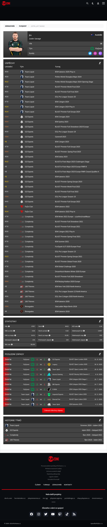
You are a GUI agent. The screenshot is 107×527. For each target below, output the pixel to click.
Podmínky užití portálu (53, 474)
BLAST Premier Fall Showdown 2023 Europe (72, 127)
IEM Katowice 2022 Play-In (65, 212)
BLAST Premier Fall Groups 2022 (67, 202)
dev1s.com (8, 498)
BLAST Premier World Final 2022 (67, 187)
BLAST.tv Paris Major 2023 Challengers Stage (72, 162)
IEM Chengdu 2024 (62, 117)
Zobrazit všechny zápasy (53, 410)
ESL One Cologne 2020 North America (69, 296)
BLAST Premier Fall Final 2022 (66, 192)
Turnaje (46, 485)
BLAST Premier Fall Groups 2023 (67, 147)
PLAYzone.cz (17, 523)
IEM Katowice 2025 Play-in (65, 72)
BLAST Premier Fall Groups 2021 (67, 227)
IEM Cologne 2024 (62, 102)
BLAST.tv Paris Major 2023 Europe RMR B (71, 167)
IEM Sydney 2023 (61, 122)
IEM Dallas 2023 (61, 157)
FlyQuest (23, 26)
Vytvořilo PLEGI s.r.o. (97, 523)
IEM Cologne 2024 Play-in (65, 107)
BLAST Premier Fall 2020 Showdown (69, 276)
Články (38, 485)
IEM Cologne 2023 (62, 142)
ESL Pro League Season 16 (65, 197)
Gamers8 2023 (60, 137)
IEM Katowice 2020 (62, 301)
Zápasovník (10, 26)
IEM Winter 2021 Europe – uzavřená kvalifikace (72, 217)
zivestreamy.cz (97, 498)
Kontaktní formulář (53, 479)
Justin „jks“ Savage (38, 26)
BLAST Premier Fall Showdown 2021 (69, 222)
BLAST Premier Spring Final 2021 (67, 236)
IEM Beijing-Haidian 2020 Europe (67, 281)
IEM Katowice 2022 (62, 207)
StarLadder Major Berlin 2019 (66, 306)
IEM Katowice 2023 (62, 177)
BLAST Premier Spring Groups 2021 (68, 256)
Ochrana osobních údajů (53, 471)
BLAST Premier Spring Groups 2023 (68, 182)
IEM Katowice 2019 (62, 311)
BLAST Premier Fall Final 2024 (66, 92)
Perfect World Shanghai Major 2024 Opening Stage (74, 82)
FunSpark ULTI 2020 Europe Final (68, 246)
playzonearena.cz (34, 498)
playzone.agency (56, 498)
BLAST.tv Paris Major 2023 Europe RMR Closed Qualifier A (77, 172)
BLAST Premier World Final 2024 (67, 87)
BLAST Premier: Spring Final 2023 (68, 152)
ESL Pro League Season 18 (65, 132)
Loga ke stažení (53, 476)
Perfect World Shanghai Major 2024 (68, 77)
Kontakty (68, 485)
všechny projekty (53, 502)
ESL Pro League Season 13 (65, 251)
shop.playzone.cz (83, 498)
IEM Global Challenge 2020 (65, 266)
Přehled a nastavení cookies (53, 468)
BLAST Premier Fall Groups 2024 (67, 112)
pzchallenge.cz (69, 498)
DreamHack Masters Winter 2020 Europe (70, 271)
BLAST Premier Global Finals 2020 (68, 261)
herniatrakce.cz (19, 498)
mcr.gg (45, 498)
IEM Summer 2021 (62, 241)
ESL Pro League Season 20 (65, 97)
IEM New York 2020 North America (68, 286)
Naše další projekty (53, 494)
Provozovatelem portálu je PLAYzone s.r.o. (53, 466)
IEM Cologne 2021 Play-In (65, 231)
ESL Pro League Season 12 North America (71, 291)
